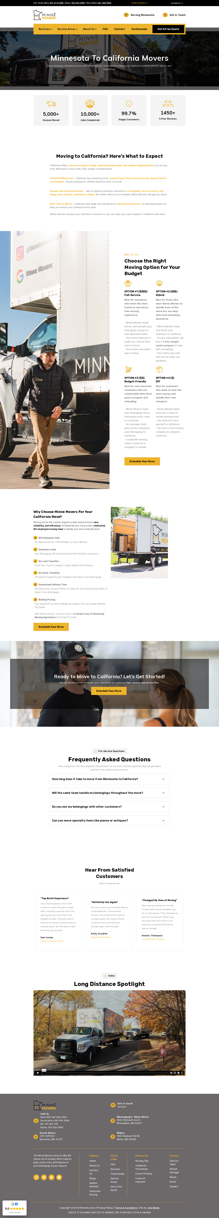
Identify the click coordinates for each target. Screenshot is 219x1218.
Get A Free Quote (168, 29)
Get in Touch (178, 14)
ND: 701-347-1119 (49, 1124)
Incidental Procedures (141, 1167)
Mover (173, 1177)
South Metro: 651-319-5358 (54, 1120)
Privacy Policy (105, 1207)
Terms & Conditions (126, 1207)
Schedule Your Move (142, 461)
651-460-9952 (104, 3)
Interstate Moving (95, 1193)
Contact (119, 29)
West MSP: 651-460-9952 (53, 1117)
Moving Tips (142, 1161)
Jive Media (153, 1207)
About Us (94, 1165)
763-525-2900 (78, 3)
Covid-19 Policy (143, 1173)
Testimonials (139, 29)
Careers (174, 1186)
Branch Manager (174, 1171)
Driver (173, 1181)
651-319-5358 (56, 3)
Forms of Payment (140, 1180)
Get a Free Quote (116, 1188)
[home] (44, 15)
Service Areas (115, 1180)
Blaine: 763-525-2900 (51, 1127)
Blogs (92, 1178)
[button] (140, 3)
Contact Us (93, 1172)
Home (92, 1161)
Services (115, 1169)
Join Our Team (174, 1163)
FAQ (105, 29)
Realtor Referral (93, 1185)
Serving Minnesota (142, 14)
